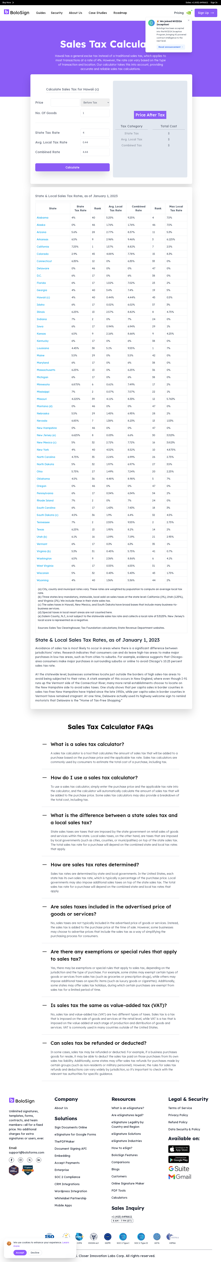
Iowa (40, 326)
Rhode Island (45, 500)
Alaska (41, 224)
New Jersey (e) (46, 435)
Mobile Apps (63, 1205)
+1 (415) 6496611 (121, 1216)
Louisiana (43, 348)
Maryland (43, 362)
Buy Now (7, 2)
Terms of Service (180, 1108)
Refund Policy (177, 1122)
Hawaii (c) (43, 297)
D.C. (39, 275)
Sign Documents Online (71, 1127)
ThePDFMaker (65, 1141)
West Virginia (45, 565)
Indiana (42, 319)
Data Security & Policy (184, 1129)
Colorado (43, 253)
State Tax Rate (47, 133)
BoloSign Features (124, 1155)
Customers (119, 1176)
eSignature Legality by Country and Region (127, 1124)
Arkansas (42, 239)
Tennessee (43, 522)
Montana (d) (44, 406)
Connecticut (44, 261)
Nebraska (43, 413)
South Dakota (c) (47, 515)
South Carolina (46, 507)
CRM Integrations (67, 1184)
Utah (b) (42, 536)
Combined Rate (47, 152)
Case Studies (98, 13)
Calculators (119, 1197)
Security (56, 13)
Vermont (42, 544)
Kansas (41, 333)
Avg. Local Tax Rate (51, 142)
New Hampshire (47, 428)
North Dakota (45, 464)
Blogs (115, 1169)
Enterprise (62, 1170)
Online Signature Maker (127, 1183)
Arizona (41, 232)
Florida (41, 282)
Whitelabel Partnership (70, 1198)
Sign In (214, 2)
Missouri (42, 399)
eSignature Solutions (126, 1134)
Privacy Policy (178, 1115)
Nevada (42, 420)
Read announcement (170, 47)
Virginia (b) (44, 551)
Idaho (40, 304)
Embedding (62, 1156)
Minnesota (43, 384)
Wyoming (43, 580)
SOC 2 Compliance (67, 1177)
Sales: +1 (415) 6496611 (197, 2)
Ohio (40, 471)
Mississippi (43, 391)
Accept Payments (67, 1163)
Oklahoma (43, 478)
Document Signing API (71, 1148)
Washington (44, 558)
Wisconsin (43, 573)
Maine (40, 355)
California (43, 246)
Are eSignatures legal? (127, 1115)
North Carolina (46, 457)
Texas (40, 529)
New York (43, 449)
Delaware (43, 268)
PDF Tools (118, 1190)
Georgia (42, 290)
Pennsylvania (45, 493)
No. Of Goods (46, 113)
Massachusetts (46, 370)
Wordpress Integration (71, 1191)
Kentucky (43, 340)
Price (39, 102)
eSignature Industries (126, 1141)
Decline (35, 1252)
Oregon (41, 486)
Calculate (72, 167)
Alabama (42, 217)
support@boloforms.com (26, 1152)
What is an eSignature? (127, 1108)
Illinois (41, 311)
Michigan (42, 377)
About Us (75, 13)
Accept (20, 1252)
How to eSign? (121, 1148)
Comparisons (120, 1162)
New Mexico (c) (46, 442)
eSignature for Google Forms (75, 1134)
